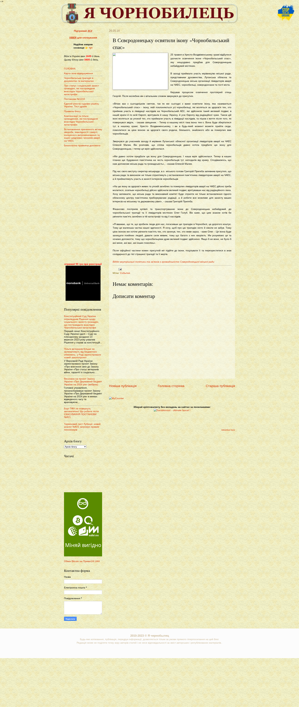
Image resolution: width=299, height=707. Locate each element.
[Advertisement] (83, 205)
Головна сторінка (171, 386)
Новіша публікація (123, 386)
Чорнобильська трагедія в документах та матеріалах (79, 79)
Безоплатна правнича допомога (82, 145)
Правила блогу (72, 111)
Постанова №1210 (74, 99)
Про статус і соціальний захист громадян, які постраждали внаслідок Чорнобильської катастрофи (81, 90)
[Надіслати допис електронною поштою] (119, 269)
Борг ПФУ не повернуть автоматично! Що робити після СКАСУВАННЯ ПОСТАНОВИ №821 (81, 413)
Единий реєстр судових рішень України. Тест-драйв (81, 105)
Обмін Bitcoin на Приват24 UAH (82, 561)
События (125, 273)
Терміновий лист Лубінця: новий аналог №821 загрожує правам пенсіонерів (82, 427)
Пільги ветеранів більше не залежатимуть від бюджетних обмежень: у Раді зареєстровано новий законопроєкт (82, 353)
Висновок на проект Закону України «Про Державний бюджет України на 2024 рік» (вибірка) (83, 382)
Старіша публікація (220, 386)
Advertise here (228, 430)
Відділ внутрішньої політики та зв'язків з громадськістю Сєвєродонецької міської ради (163, 261)
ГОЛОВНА (69, 68)
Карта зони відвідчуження (78, 73)
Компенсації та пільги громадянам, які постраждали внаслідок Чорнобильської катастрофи (81, 120)
